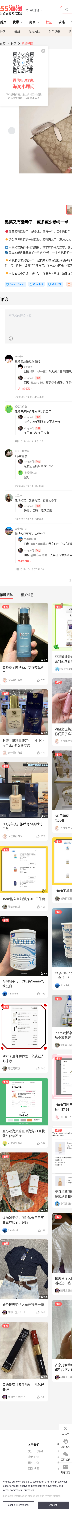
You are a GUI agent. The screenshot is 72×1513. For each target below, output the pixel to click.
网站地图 (33, 1468)
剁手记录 (54, 31)
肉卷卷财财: (30, 539)
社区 (3, 31)
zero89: (28, 366)
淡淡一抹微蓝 (22, 451)
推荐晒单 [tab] (6, 595)
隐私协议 (33, 1457)
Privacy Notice (52, 1496)
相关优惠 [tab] (27, 595)
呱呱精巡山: (30, 472)
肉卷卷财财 (21, 528)
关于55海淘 (35, 1451)
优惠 (16, 22)
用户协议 (33, 1462)
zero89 (19, 356)
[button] (34, 10)
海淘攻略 (34, 31)
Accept (53, 1505)
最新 (17, 31)
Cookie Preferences (18, 1505)
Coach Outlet (17, 284)
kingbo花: (29, 378)
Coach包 (38, 284)
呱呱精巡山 (21, 406)
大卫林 (18, 495)
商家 (32, 22)
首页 (3, 43)
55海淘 (11, 10)
